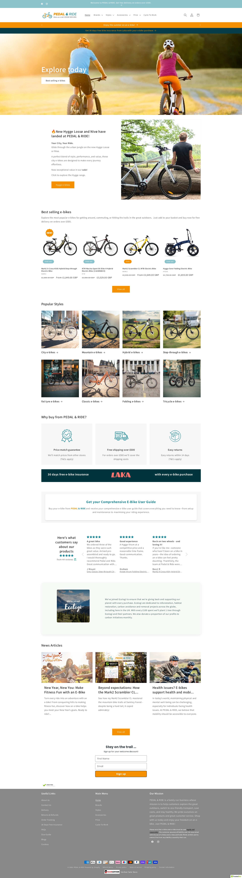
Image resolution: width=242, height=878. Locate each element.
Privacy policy (121, 867)
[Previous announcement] (42, 25)
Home (98, 800)
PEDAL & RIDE (79, 867)
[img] (66, 556)
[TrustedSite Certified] (48, 785)
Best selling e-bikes (55, 80)
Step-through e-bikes (175, 352)
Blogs (43, 839)
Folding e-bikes (132, 401)
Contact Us (46, 805)
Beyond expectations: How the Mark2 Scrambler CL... (119, 689)
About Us (45, 800)
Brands (98, 805)
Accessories (100, 815)
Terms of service (135, 867)
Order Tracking (48, 820)
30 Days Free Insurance (51, 824)
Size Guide (46, 834)
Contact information (166, 867)
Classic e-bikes (90, 401)
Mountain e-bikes (92, 352)
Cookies (45, 844)
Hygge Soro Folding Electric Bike (177, 268)
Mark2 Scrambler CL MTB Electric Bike (139, 268)
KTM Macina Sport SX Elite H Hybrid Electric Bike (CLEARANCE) (97, 269)
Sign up (121, 773)
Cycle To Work (101, 824)
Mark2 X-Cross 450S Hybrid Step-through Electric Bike (59, 269)
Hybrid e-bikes (131, 352)
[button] (98, 15)
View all (121, 289)
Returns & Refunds (49, 815)
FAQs (43, 829)
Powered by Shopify (92, 867)
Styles (98, 810)
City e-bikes (48, 352)
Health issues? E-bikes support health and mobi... (173, 689)
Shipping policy (150, 867)
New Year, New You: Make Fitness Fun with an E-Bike (64, 689)
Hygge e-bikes (63, 184)
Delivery (45, 810)
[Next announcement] (200, 25)
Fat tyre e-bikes (50, 401)
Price (97, 820)
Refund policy (108, 867)
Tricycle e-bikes (172, 401)
